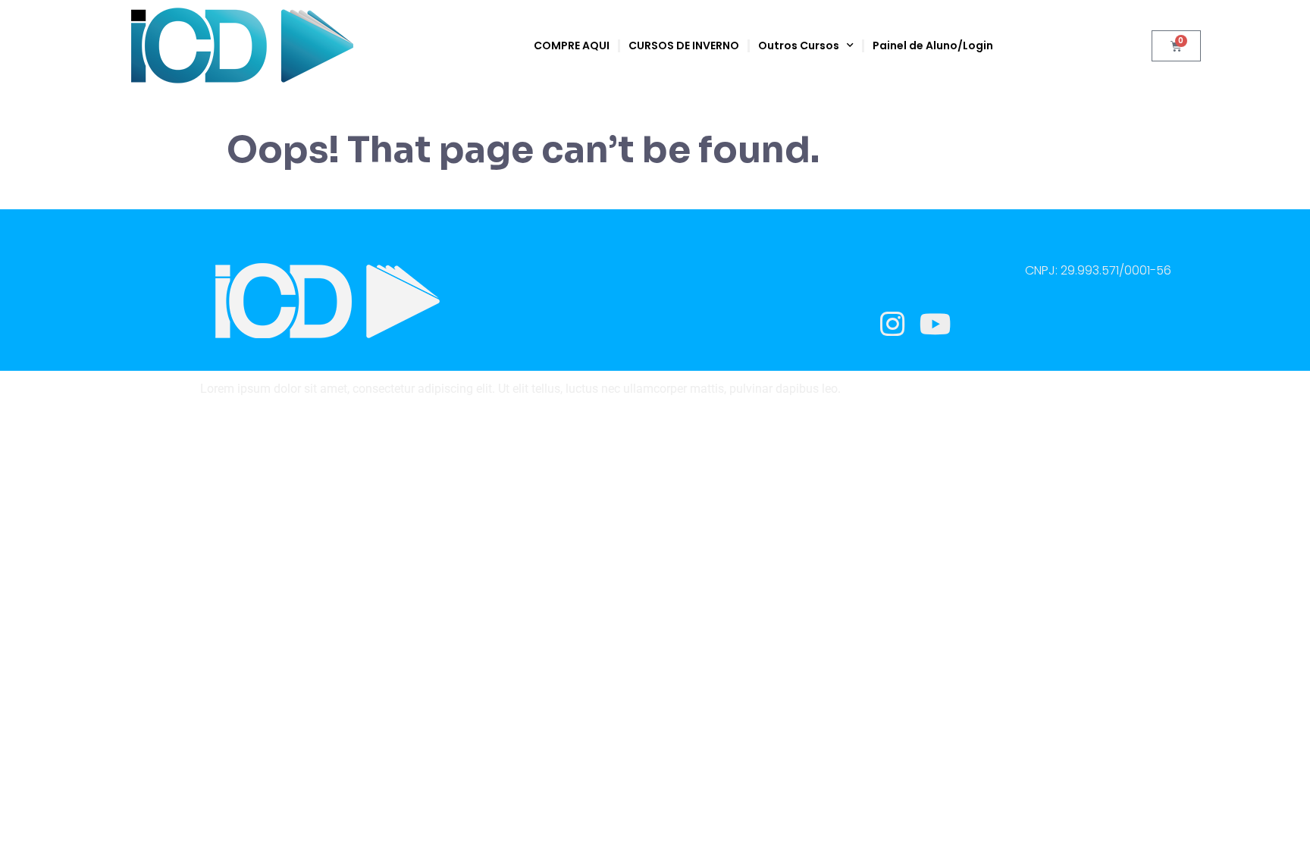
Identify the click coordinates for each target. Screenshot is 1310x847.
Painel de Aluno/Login (933, 45)
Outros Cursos (798, 45)
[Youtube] (935, 324)
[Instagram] (892, 324)
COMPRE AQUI (572, 45)
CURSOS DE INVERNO (683, 45)
